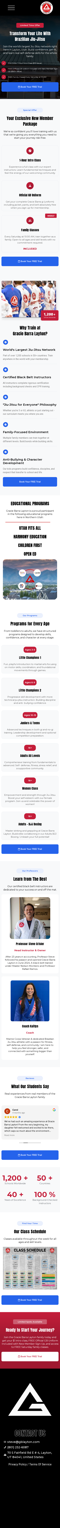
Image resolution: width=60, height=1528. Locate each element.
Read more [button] (9, 1135)
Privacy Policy (17, 1464)
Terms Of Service (40, 1464)
